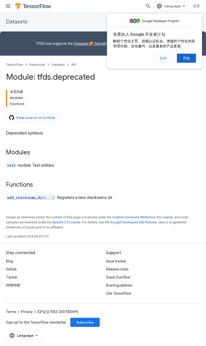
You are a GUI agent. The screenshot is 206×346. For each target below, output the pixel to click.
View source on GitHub (35, 117)
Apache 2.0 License (66, 222)
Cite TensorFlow (118, 293)
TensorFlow (14, 64)
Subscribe (85, 322)
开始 (186, 58)
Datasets (16, 22)
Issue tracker (116, 261)
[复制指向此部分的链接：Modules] (35, 153)
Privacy (27, 312)
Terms (11, 312)
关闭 (163, 58)
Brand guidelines (119, 285)
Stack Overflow (118, 277)
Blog (9, 261)
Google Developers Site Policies (133, 222)
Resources (37, 64)
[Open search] (148, 6)
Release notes (117, 269)
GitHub (11, 269)
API (73, 64)
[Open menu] (8, 6)
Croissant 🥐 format (90, 44)
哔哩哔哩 (13, 285)
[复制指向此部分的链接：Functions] (38, 185)
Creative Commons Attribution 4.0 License (142, 217)
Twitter (12, 277)
